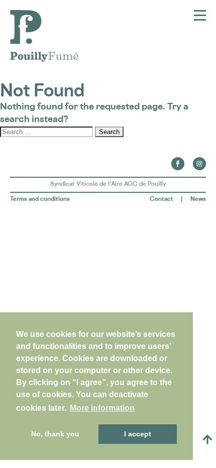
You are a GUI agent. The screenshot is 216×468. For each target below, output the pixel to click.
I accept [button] (137, 434)
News (198, 198)
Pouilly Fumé (37, 16)
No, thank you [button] (55, 434)
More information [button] (102, 408)
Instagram (199, 160)
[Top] (207, 439)
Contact (161, 198)
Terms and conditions (40, 198)
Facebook (177, 160)
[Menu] (199, 16)
